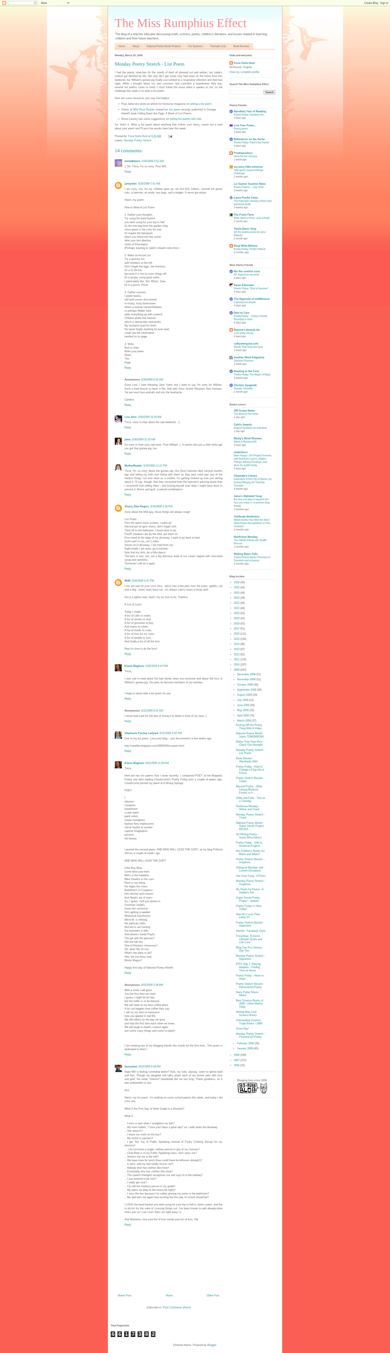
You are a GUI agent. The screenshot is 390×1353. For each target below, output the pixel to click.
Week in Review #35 (245, 441)
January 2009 (245, 1048)
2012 (237, 654)
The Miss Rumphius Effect (181, 23)
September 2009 (247, 689)
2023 (237, 597)
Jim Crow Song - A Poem (250, 875)
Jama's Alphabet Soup (248, 496)
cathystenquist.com (246, 343)
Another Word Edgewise (249, 357)
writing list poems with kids (186, 118)
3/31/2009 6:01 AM (152, 710)
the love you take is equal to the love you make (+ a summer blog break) (252, 502)
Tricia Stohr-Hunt (244, 63)
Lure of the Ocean (244, 333)
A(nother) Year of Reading (250, 111)
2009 (237, 669)
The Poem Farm (244, 214)
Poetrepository (243, 152)
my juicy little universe (248, 166)
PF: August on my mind (246, 274)
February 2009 (246, 1043)
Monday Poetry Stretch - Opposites (250, 957)
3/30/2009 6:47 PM (156, 665)
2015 (237, 638)
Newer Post (124, 1295)
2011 (237, 659)
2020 (237, 613)
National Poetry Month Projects (164, 46)
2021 (237, 608)
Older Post (213, 1295)
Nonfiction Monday (246, 536)
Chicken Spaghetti (245, 385)
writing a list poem (200, 103)
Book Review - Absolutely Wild (246, 760)
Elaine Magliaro (134, 665)
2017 (237, 628)
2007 (237, 1060)
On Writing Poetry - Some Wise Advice (248, 836)
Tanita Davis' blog (245, 228)
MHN (127, 580)
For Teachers (195, 46)
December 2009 (246, 674)
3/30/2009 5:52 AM (153, 161)
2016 (237, 633)
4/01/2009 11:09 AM (157, 763)
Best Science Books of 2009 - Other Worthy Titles (249, 1003)
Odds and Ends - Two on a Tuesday (250, 799)
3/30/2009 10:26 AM (149, 416)
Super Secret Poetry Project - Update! (248, 899)
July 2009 (243, 700)
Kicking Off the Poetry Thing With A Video (249, 726)
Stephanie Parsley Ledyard (141, 733)
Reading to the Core (246, 371)
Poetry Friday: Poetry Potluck (249, 249)
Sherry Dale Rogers (137, 506)
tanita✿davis (132, 161)
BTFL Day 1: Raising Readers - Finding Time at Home (248, 967)
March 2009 (244, 720)
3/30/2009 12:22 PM (155, 465)
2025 (237, 587)
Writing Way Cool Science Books (246, 1013)
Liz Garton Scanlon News (250, 183)
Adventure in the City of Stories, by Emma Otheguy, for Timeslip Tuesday (253, 482)
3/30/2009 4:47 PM (143, 580)
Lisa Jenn (131, 416)
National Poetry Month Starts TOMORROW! (250, 735)
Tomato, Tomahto (243, 388)
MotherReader (133, 465)
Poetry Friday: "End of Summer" (251, 288)
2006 (237, 1065)
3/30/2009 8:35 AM (152, 379)
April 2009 (243, 715)
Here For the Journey (245, 156)
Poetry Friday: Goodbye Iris (249, 114)
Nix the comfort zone (247, 271)
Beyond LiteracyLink (247, 329)
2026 (237, 582)
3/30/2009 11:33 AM (143, 439)
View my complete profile (244, 71)
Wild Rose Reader (144, 109)
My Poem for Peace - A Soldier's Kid (249, 891)
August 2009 (245, 694)
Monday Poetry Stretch (137, 140)
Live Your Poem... (245, 125)
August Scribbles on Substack (250, 428)
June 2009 (243, 705)
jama (128, 439)
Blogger (211, 1345)
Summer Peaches (244, 360)
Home (121, 46)
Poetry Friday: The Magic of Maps (252, 374)
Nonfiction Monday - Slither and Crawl (248, 808)
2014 (237, 644)
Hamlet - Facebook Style (250, 930)
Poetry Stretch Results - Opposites (250, 924)
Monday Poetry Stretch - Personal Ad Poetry (250, 1035)
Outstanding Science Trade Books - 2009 (249, 1022)
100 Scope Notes (244, 410)
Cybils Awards (243, 424)
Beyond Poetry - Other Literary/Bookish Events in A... (249, 789)
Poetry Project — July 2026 (249, 187)
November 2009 (246, 679)
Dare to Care (241, 312)
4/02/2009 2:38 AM (152, 984)
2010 (237, 664)
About (136, 46)
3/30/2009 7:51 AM (149, 183)
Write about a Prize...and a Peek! (252, 218)
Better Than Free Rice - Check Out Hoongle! (250, 743)
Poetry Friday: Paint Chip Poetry (251, 142)
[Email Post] (170, 136)
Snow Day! (242, 1028)
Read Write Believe (245, 245)
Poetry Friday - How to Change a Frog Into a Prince (250, 769)
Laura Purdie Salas (246, 197)
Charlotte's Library (245, 475)
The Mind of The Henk (246, 413)
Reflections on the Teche (249, 139)
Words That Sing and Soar (248, 347)
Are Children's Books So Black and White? (250, 852)
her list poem (172, 109)
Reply (128, 171)
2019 (237, 618)
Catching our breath (245, 302)
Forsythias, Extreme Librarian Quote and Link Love (249, 939)
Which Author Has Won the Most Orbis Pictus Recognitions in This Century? (252, 523)
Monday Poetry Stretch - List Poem (250, 751)
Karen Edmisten (244, 285)
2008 (237, 1054)
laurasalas (131, 1066)
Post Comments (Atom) (177, 1307)
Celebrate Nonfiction (246, 516)
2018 (237, 623)
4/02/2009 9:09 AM (150, 1066)
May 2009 (243, 710)
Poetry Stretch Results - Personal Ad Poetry (250, 985)
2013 (237, 649)
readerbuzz (241, 452)
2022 (237, 602)
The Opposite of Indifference (252, 298)
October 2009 (245, 684)
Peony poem (241, 128)
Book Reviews (241, 46)
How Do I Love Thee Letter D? (248, 916)
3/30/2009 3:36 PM (161, 506)
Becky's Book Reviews (248, 438)
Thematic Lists (218, 46)
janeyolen (131, 183)
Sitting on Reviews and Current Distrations (249, 869)
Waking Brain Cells (246, 553)
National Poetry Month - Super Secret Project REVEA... (250, 826)
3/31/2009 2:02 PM (170, 733)
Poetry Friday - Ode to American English (249, 844)
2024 (237, 592)
